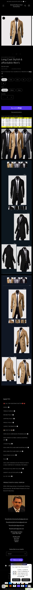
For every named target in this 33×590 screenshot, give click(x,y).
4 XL (4, 79)
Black (12, 90)
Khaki (4, 90)
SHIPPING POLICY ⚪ (9, 418)
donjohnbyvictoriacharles (14, 589)
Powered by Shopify (24, 589)
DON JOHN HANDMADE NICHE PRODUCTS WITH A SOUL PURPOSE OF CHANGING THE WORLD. (16, 464)
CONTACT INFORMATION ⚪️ (10, 426)
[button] (3, 6)
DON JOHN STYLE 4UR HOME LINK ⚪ (13, 451)
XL (23, 79)
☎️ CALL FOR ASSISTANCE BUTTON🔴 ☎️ (14, 403)
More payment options (16, 112)
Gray (19, 90)
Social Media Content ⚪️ (10, 455)
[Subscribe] (25, 554)
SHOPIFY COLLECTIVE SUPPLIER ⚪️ (12, 472)
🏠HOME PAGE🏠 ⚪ (8, 430)
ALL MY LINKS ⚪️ (8, 476)
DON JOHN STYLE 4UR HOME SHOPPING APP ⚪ (16, 447)
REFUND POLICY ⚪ (8, 415)
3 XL (11, 79)
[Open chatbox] (29, 586)
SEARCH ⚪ (6, 407)
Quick (5, 399)
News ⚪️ (5, 459)
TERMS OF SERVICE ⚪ (9, 411)
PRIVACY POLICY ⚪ (8, 422)
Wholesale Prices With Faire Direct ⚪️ (13, 468)
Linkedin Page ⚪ (8, 443)
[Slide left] (13, 54)
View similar (16, 579)
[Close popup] (30, 565)
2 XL (17, 79)
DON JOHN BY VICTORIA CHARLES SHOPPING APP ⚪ (15, 439)
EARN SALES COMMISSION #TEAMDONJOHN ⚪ (15, 434)
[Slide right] (20, 54)
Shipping (9, 68)
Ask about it (26, 579)
